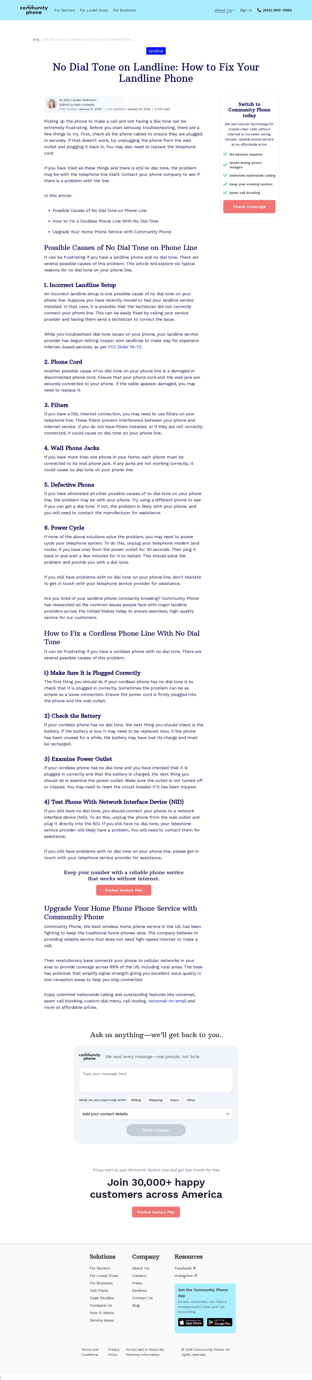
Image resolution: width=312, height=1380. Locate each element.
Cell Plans (99, 1290)
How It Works (102, 1313)
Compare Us (101, 1305)
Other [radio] (191, 1100)
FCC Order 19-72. (125, 346)
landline (156, 51)
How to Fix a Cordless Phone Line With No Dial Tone (105, 221)
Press (137, 1283)
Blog (136, 1305)
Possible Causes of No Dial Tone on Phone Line (100, 210)
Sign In (246, 10)
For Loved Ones (94, 10)
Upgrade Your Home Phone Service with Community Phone (112, 231)
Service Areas (102, 1320)
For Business (124, 10)
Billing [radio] (136, 1100)
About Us (223, 10)
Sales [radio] (174, 1100)
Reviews (139, 1290)
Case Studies (102, 1298)
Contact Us (142, 1298)
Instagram (184, 1275)
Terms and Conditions (89, 1352)
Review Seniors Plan (124, 890)
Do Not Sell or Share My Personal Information (145, 1352)
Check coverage (249, 206)
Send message (156, 1130)
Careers (139, 1275)
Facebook (183, 1268)
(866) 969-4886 (277, 10)
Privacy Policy (113, 1352)
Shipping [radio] (156, 1100)
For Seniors (65, 10)
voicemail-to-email (167, 1000)
